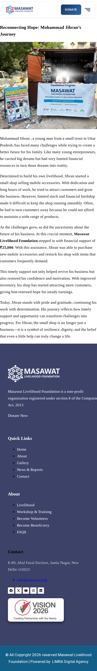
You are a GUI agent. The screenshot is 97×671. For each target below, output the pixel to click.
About (22, 456)
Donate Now (18, 415)
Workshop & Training (34, 512)
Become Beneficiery (33, 525)
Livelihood (26, 505)
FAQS (21, 532)
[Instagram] (33, 590)
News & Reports (30, 470)
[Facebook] (11, 590)
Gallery (23, 463)
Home (21, 449)
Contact (23, 476)
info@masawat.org (32, 580)
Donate (71, 9)
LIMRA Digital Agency (70, 661)
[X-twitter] (18, 590)
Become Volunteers (32, 518)
